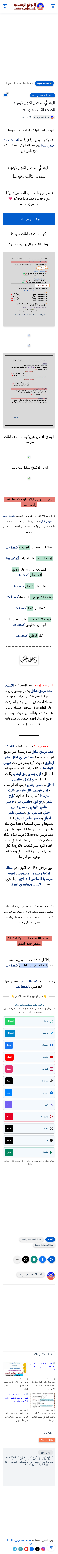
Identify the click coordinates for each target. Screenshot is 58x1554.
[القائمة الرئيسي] (53, 6)
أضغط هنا (11, 547)
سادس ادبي (34, 812)
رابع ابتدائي (29, 779)
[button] (42, 1259)
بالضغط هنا (23, 986)
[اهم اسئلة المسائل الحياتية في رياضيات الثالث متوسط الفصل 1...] (42, 1369)
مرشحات (23, 873)
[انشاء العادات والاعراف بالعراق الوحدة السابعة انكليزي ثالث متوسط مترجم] (15, 1400)
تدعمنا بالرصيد (28, 981)
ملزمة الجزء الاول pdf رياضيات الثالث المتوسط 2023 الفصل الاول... (15, 1385)
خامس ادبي (24, 801)
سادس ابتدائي (35, 784)
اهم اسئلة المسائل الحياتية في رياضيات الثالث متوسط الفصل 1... (43, 1385)
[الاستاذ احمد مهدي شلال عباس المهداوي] (29, 6)
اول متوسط (40, 790)
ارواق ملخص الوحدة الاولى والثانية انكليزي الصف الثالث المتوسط (43, 1416)
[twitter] (37, 1549)
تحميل (9, 1152)
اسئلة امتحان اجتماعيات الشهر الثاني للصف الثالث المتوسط (18, 83)
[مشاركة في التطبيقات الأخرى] (17, 1259)
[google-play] (20, 1549)
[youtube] (26, 1549)
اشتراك (9, 1057)
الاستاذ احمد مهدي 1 (41, 117)
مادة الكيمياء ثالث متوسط (44, 1245)
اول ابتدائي (34, 773)
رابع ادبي (38, 801)
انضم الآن (10, 1021)
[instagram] (43, 1549)
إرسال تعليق (45, 1452)
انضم (8, 1092)
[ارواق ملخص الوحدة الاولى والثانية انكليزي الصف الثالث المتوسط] (42, 1400)
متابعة (9, 1045)
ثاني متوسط (23, 790)
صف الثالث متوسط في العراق (42, 95)
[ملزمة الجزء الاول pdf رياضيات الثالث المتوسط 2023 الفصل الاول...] (15, 1369)
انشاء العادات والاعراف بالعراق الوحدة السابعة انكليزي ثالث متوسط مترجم (15, 1416)
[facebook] (32, 1549)
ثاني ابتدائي (19, 773)
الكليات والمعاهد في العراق (26, 884)
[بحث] (5, 6)
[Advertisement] (29, 48)
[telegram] (15, 1549)
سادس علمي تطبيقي (28, 818)
